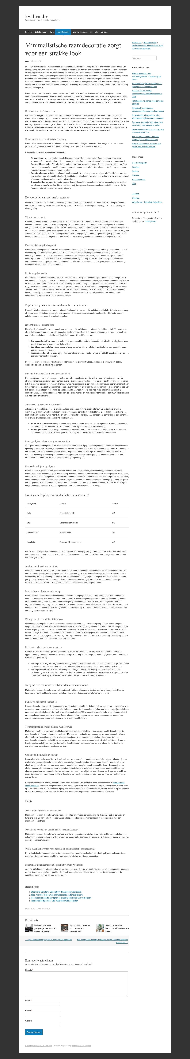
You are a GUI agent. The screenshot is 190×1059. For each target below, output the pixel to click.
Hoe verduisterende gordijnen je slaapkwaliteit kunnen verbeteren (61, 897)
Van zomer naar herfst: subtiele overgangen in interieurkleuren (145, 138)
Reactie (29, 969)
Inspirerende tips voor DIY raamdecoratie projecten (54, 900)
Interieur (28, 31)
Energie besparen (79, 31)
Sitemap (135, 197)
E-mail (28, 1010)
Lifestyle (94, 31)
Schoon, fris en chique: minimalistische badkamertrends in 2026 (147, 93)
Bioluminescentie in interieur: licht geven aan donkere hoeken (146, 145)
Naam (28, 1000)
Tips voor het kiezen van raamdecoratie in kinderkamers (57, 894)
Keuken (135, 171)
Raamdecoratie (63, 31)
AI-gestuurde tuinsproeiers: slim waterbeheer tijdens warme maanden (147, 116)
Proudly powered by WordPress (38, 1045)
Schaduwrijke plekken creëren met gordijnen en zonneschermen (147, 85)
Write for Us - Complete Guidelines (147, 202)
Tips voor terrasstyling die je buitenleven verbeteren (48, 939)
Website (28, 1020)
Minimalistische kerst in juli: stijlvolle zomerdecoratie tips (148, 131)
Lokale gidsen (41, 31)
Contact (104, 31)
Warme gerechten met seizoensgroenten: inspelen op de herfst (146, 76)
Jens (27, 61)
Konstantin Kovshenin (81, 1045)
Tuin (52, 31)
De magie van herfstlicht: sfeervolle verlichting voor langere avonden (147, 124)
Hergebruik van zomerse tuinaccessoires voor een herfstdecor (148, 109)
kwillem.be (36, 15)
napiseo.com (150, 221)
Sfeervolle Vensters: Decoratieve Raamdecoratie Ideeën (56, 891)
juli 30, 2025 (36, 61)
